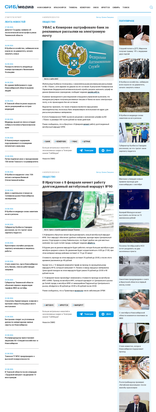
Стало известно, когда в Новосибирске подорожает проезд (131, 349)
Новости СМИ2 (48, 159)
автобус (49, 305)
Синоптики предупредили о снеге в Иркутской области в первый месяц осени (134, 282)
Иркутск (105, 7)
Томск (126, 7)
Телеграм (88, 150)
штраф (86, 141)
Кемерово (85, 7)
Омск (96, 7)
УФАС (74, 141)
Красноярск (60, 7)
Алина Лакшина (108, 17)
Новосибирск (44, 7)
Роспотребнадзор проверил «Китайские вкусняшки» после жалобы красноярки (132, 385)
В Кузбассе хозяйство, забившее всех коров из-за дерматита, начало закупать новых (133, 85)
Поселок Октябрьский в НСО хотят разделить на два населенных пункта (131, 248)
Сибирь (116, 7)
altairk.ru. (91, 243)
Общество (48, 22)
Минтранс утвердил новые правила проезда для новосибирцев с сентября (131, 182)
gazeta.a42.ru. (94, 92)
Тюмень (73, 7)
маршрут (78, 305)
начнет (86, 124)
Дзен (108, 150)
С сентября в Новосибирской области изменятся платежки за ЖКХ (133, 315)
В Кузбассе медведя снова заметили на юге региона (131, 116)
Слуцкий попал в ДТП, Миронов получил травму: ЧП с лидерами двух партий (133, 51)
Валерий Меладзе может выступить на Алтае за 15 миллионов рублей (130, 215)
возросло (79, 291)
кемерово (61, 141)
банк (47, 141)
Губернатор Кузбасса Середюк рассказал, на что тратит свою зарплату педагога (132, 148)
